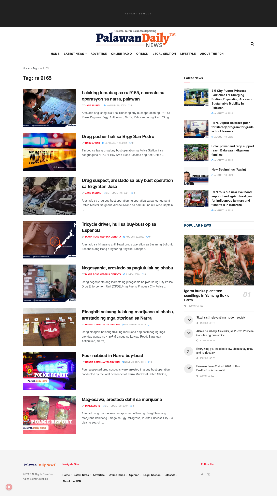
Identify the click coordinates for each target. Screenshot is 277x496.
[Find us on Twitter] (209, 474)
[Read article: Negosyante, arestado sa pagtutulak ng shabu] (49, 283)
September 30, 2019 (116, 405)
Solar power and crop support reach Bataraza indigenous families (233, 150)
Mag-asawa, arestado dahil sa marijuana (122, 399)
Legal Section (164, 54)
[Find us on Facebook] (202, 475)
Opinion (142, 54)
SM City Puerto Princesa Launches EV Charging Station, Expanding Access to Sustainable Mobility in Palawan (232, 99)
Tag (35, 68)
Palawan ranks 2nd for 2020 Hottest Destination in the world (218, 368)
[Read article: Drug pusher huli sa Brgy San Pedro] (49, 152)
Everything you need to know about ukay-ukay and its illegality (224, 351)
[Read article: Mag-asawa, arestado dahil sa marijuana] (49, 415)
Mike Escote (92, 405)
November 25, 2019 (135, 361)
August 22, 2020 (134, 236)
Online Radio (121, 54)
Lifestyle (188, 54)
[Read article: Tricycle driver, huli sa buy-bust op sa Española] (49, 240)
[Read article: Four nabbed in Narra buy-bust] (49, 371)
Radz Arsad (92, 142)
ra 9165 (44, 68)
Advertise (99, 54)
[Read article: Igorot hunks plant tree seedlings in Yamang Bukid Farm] (219, 260)
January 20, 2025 (115, 105)
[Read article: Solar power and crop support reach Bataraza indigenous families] (196, 152)
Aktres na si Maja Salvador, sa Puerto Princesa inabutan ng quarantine (225, 333)
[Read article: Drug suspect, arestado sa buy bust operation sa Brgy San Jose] (49, 196)
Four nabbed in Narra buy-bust (112, 355)
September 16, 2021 (117, 192)
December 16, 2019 (135, 324)
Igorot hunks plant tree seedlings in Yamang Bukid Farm (207, 295)
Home (55, 54)
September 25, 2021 (115, 142)
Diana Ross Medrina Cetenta (103, 236)
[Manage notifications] (9, 487)
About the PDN (211, 54)
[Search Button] (252, 43)
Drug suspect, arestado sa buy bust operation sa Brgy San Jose (127, 183)
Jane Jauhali (93, 105)
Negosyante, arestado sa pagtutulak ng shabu (127, 267)
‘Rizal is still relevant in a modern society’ (221, 317)
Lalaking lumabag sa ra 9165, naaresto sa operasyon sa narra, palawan (123, 95)
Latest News (74, 54)
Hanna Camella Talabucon (102, 324)
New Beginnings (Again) (229, 169)
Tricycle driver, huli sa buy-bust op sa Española (119, 227)
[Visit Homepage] (135, 38)
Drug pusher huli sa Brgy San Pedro (118, 136)
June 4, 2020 (132, 274)
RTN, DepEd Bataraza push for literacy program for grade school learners (232, 126)
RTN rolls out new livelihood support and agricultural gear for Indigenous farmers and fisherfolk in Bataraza (232, 198)
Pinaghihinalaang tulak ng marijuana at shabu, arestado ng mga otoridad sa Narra (128, 314)
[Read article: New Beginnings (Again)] (196, 176)
